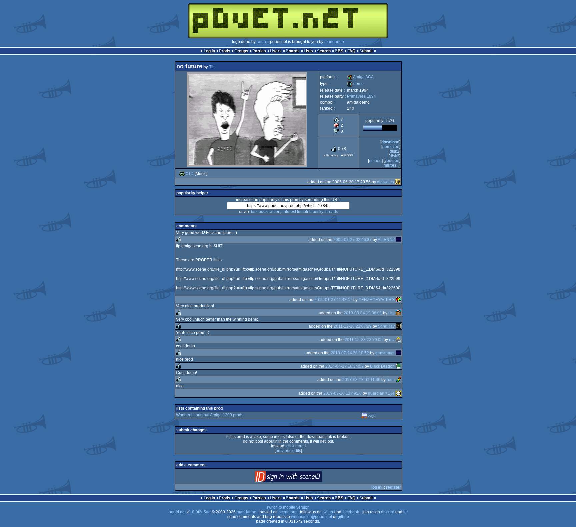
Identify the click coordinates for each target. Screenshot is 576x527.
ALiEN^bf (386, 239)
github (343, 516)
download (390, 142)
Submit (366, 51)
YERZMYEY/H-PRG (377, 299)
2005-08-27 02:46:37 (352, 239)
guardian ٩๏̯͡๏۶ (381, 393)
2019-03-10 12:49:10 (342, 393)
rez (392, 339)
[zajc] (364, 415)
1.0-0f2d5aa (200, 512)
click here (295, 446)
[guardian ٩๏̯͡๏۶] (398, 393)
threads (331, 211)
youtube (392, 160)
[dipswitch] (397, 182)
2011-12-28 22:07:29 (353, 326)
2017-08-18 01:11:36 (361, 379)
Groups (241, 51)
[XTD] (182, 173)
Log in (209, 51)
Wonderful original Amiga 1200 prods (209, 415)
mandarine (334, 41)
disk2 (394, 151)
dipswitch (385, 182)
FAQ (351, 51)
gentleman (385, 353)
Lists (308, 51)
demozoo (390, 146)
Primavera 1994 (361, 96)
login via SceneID (299, 478)
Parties (259, 51)
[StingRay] (398, 326)
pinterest (288, 211)
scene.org (288, 512)
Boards (293, 51)
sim (391, 313)
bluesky (316, 211)
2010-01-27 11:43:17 (333, 299)
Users (276, 51)
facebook (259, 211)
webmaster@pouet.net (311, 516)
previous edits (288, 450)
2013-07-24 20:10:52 (350, 353)
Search (324, 51)
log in (376, 487)
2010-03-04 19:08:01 (363, 313)
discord (387, 512)
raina (261, 41)
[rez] (398, 339)
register (393, 487)
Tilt (212, 67)
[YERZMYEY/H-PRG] (398, 299)
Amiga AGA (360, 77)
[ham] (398, 379)
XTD (190, 173)
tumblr (302, 211)
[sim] (398, 313)
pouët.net (177, 512)
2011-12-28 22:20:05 (364, 339)
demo (355, 83)
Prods (224, 51)
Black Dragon (382, 366)
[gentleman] (398, 353)
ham (391, 379)
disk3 (394, 156)
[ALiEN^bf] (398, 239)
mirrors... (391, 165)
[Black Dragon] (398, 366)
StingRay (386, 326)
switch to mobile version (288, 507)
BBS (339, 51)
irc (405, 512)
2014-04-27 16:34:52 (344, 366)
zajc (371, 415)
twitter (274, 211)
